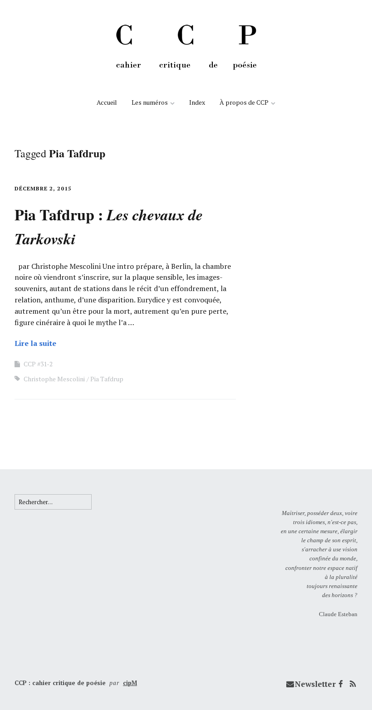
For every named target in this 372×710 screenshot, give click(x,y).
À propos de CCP (244, 102)
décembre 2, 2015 (43, 188)
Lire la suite (35, 343)
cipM (130, 683)
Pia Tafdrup (106, 378)
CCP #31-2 (38, 364)
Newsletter (315, 684)
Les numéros (150, 102)
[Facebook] (341, 684)
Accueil (107, 102)
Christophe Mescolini (54, 378)
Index (197, 102)
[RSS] (352, 684)
